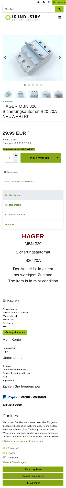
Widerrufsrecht (10, 316)
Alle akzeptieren (33, 469)
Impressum (9, 380)
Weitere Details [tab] (13, 204)
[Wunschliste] (49, 2)
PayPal (11, 453)
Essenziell (13, 448)
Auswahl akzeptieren (33, 476)
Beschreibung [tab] (12, 195)
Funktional (13, 457)
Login (5, 351)
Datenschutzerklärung (14, 369)
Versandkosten (27, 181)
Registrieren (9, 348)
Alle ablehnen (33, 482)
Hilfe (5, 326)
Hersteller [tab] (10, 224)
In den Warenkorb (39, 157)
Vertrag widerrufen (15, 332)
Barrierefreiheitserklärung (16, 373)
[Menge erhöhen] (15, 155)
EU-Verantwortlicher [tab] (15, 214)
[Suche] (59, 9)
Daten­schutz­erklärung (16, 441)
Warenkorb (8, 319)
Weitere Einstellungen (14, 462)
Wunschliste (12, 172)
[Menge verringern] (15, 160)
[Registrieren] (44, 2)
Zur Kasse (8, 323)
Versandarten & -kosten (15, 312)
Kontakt (7, 366)
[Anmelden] (38, 2)
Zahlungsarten (10, 309)
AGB (5, 376)
